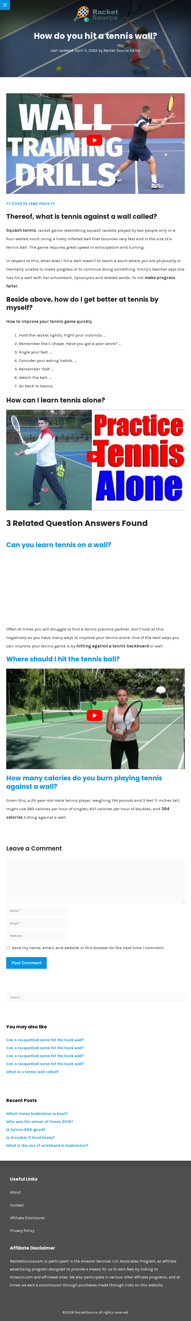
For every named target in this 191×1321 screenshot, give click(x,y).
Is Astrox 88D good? (26, 1129)
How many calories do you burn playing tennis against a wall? (84, 782)
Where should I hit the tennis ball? (63, 659)
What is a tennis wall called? (32, 1071)
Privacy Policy (22, 1230)
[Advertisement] (95, 589)
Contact (17, 1205)
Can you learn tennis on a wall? (58, 544)
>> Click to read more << (30, 203)
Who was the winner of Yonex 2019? (39, 1121)
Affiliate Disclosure (27, 1217)
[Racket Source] (95, 13)
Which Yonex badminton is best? (37, 1113)
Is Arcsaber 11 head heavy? (30, 1137)
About (15, 1192)
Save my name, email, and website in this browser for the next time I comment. (88, 947)
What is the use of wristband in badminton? (47, 1145)
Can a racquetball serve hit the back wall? (45, 1039)
